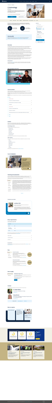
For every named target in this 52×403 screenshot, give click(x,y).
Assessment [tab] (9, 182)
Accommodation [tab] (9, 257)
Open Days (24, 1)
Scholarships (18, 310)
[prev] (28, 168)
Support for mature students (28, 315)
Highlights (21, 20)
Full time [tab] (9, 252)
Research (33, 1)
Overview (11, 20)
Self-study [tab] (9, 187)
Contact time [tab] (9, 185)
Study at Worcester (11, 310)
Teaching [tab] (9, 180)
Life (28, 1)
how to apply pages (18, 276)
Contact (36, 1)
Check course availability (17, 37)
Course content (14, 20)
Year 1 (9, 97)
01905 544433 (26, 38)
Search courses (20, 1)
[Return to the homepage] (4, 1)
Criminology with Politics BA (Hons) (37, 353)
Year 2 (9, 114)
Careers (18, 20)
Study (27, 1)
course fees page (24, 257)
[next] (29, 168)
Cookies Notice (26, 401)
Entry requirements (31, 20)
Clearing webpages (20, 38)
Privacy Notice (30, 401)
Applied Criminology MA (20, 148)
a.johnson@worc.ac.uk (15, 298)
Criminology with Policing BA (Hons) (25, 353)
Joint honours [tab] (9, 275)
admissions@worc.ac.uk (10, 244)
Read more (22, 193)
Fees (34, 20)
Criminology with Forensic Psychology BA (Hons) (12, 353)
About (30, 1)
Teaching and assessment (25, 20)
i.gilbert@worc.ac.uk (15, 292)
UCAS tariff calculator (18, 233)
